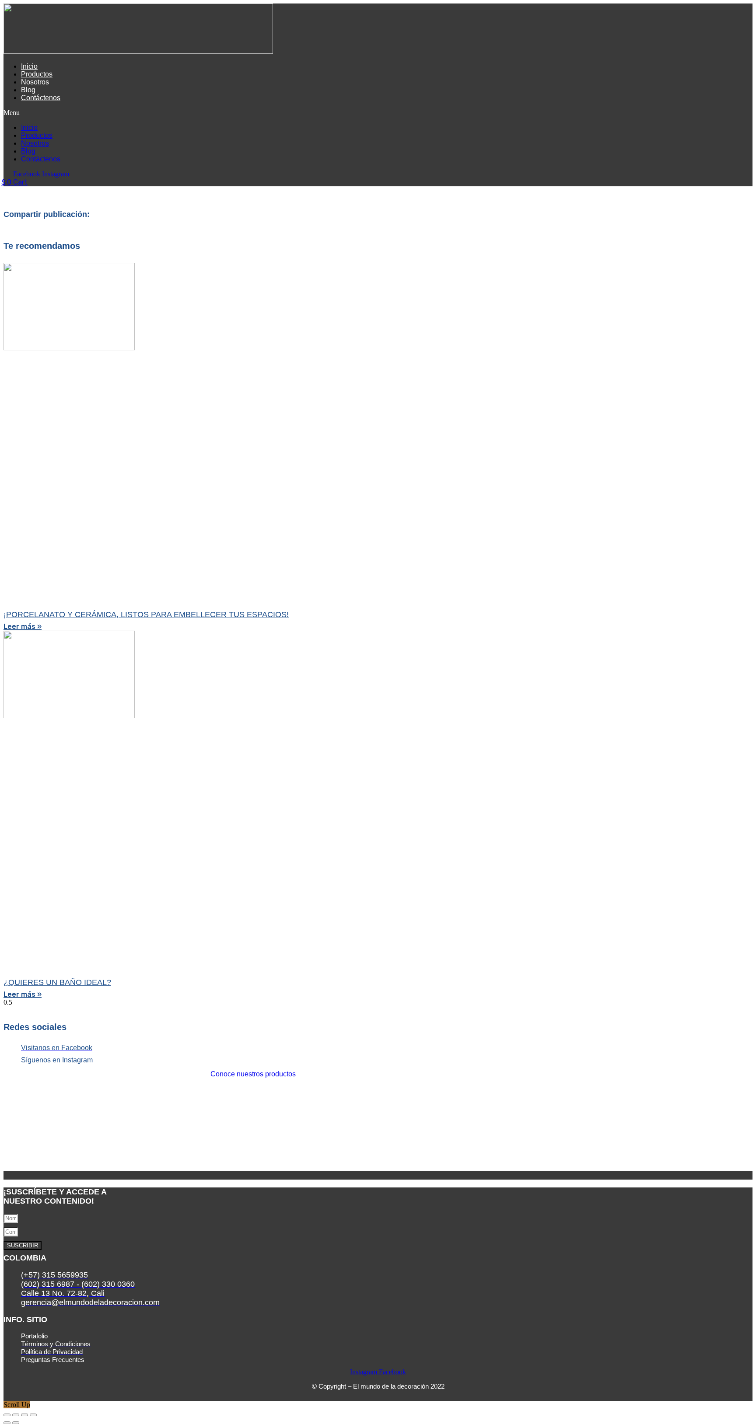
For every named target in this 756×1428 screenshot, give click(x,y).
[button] (228, 113)
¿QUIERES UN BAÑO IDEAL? (57, 982)
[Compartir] (24, 1415)
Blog (28, 90)
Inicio (29, 66)
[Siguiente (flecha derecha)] (15, 1422)
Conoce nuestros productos (253, 1074)
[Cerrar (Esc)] (33, 1415)
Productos (36, 74)
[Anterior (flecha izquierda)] (7, 1422)
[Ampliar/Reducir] (7, 1415)
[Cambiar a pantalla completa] (15, 1415)
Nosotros (35, 82)
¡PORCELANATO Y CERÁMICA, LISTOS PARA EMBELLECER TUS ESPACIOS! (146, 614)
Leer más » (23, 626)
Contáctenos (40, 97)
